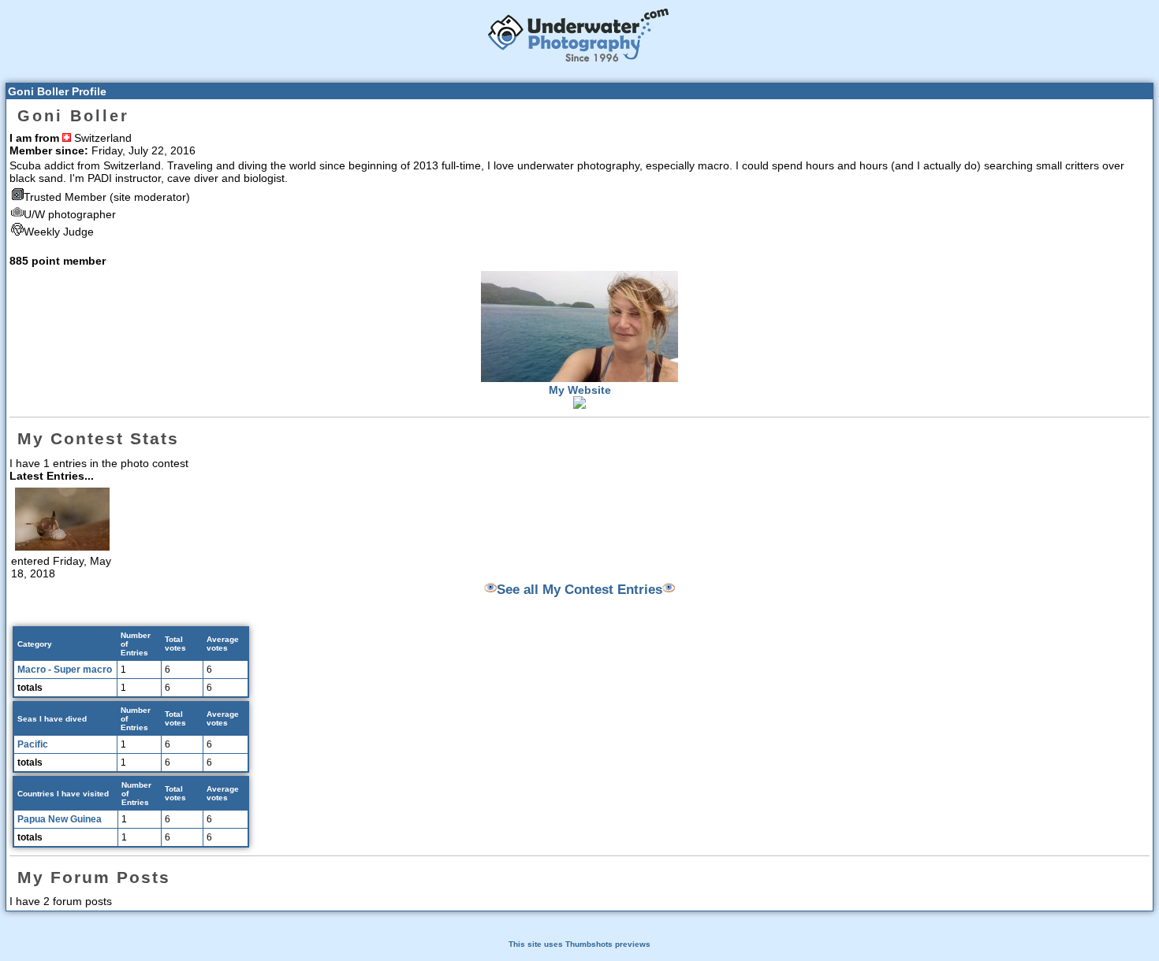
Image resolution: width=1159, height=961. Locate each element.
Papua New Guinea (59, 819)
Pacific (32, 744)
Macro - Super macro (64, 669)
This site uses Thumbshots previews (579, 944)
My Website (580, 390)
